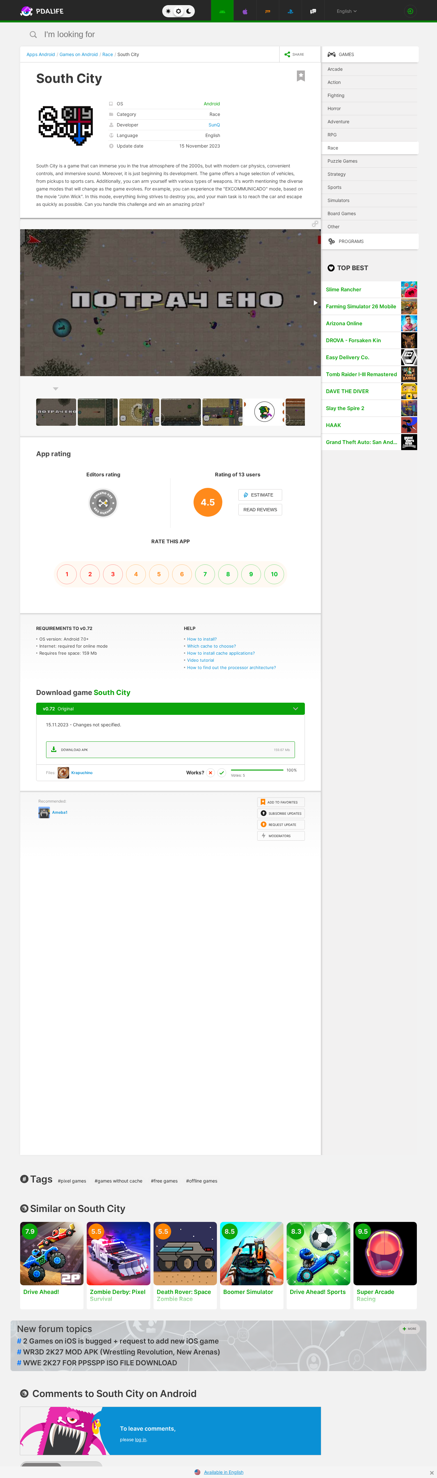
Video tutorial (200, 660)
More (412, 1328)
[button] (315, 224)
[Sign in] (410, 11)
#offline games (201, 1180)
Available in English (223, 1472)
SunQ (214, 124)
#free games (164, 1180)
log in (140, 1439)
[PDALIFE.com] (40, 11)
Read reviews (260, 509)
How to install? (202, 639)
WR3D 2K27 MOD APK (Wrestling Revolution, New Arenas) (118, 1352)
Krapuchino (81, 772)
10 (274, 574)
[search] (206, 34)
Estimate (262, 494)
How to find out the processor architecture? (231, 667)
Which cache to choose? (211, 646)
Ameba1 (60, 812)
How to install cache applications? (221, 653)
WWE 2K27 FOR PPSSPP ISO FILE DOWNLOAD (97, 1363)
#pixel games (72, 1180)
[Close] (432, 1473)
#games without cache (118, 1180)
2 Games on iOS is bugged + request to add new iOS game (118, 1341)
